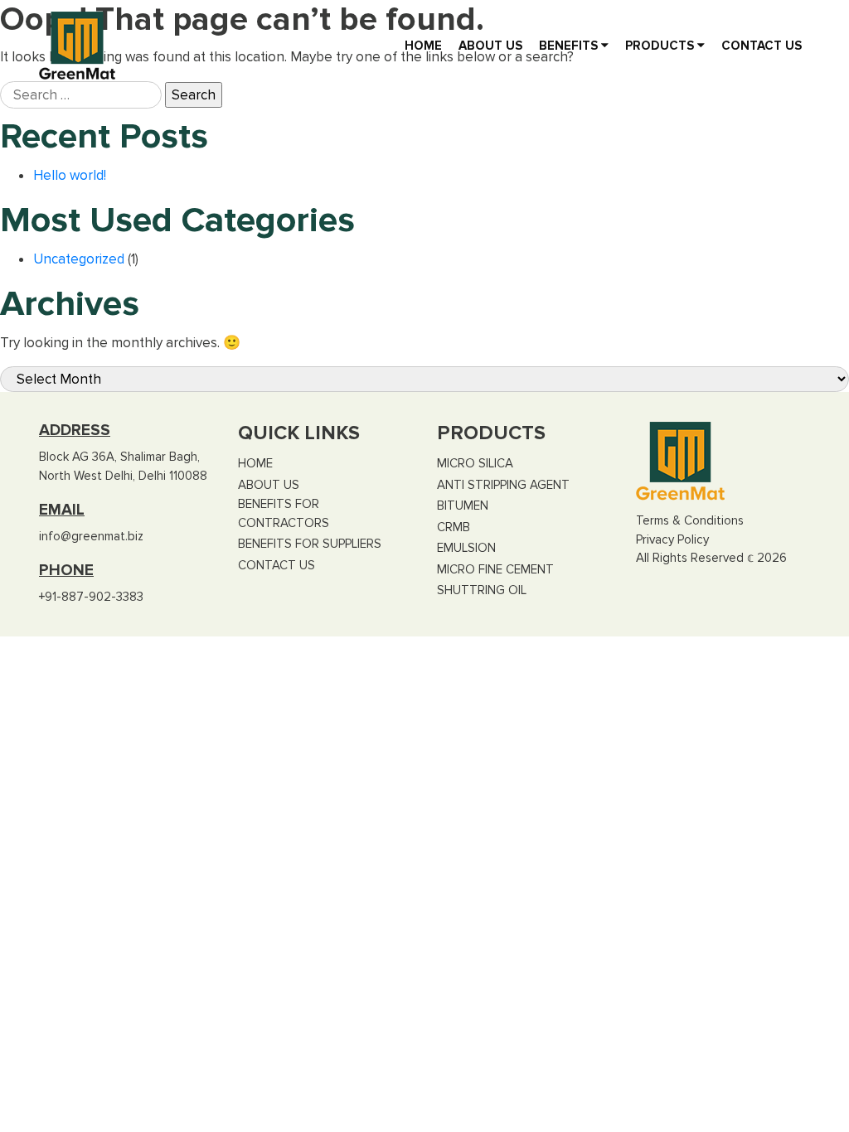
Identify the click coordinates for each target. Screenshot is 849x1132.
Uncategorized (78, 259)
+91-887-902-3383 (91, 596)
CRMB (453, 527)
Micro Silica (475, 463)
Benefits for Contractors (283, 513)
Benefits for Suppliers (309, 543)
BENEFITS (570, 45)
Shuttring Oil (481, 590)
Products (661, 45)
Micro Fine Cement (495, 569)
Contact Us (761, 45)
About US (490, 45)
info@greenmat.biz (91, 536)
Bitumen (462, 505)
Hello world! (69, 175)
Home (423, 45)
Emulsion (466, 547)
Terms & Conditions (690, 520)
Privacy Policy (672, 539)
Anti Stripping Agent (503, 484)
